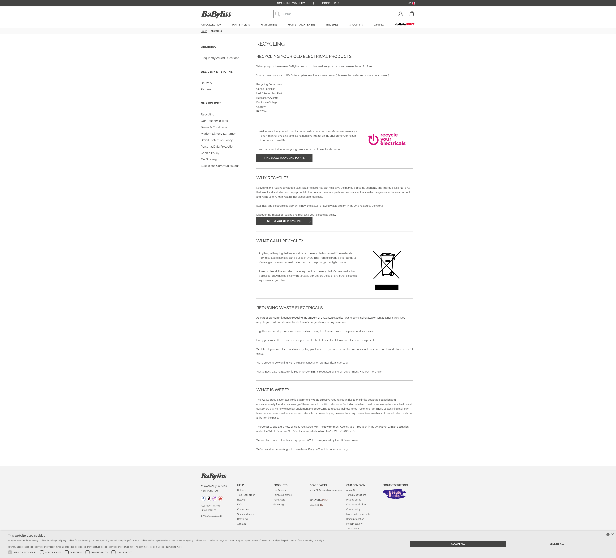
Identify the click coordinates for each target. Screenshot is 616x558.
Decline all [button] (556, 544)
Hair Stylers (280, 490)
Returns (330, 3)
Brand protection (355, 519)
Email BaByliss (208, 510)
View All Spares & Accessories (326, 490)
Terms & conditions (356, 495)
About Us (351, 490)
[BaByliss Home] (217, 14)
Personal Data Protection (217, 146)
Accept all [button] (458, 544)
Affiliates (241, 524)
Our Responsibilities (214, 121)
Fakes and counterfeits (358, 514)
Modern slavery (354, 524)
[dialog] (308, 544)
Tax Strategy (209, 159)
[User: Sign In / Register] (400, 14)
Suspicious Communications (220, 165)
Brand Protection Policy (217, 140)
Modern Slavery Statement (219, 133)
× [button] (612, 534)
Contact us (243, 509)
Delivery (206, 83)
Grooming (279, 504)
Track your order (246, 495)
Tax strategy (352, 528)
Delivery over (291, 3)
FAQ (239, 504)
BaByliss (316, 505)
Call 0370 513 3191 (211, 506)
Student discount (246, 514)
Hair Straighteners (283, 495)
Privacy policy (353, 499)
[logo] (214, 476)
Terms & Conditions (214, 127)
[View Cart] (411, 13)
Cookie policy (353, 509)
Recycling (207, 114)
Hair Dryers (279, 499)
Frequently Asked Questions (220, 58)
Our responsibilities (356, 504)
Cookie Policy (210, 153)
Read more (176, 547)
